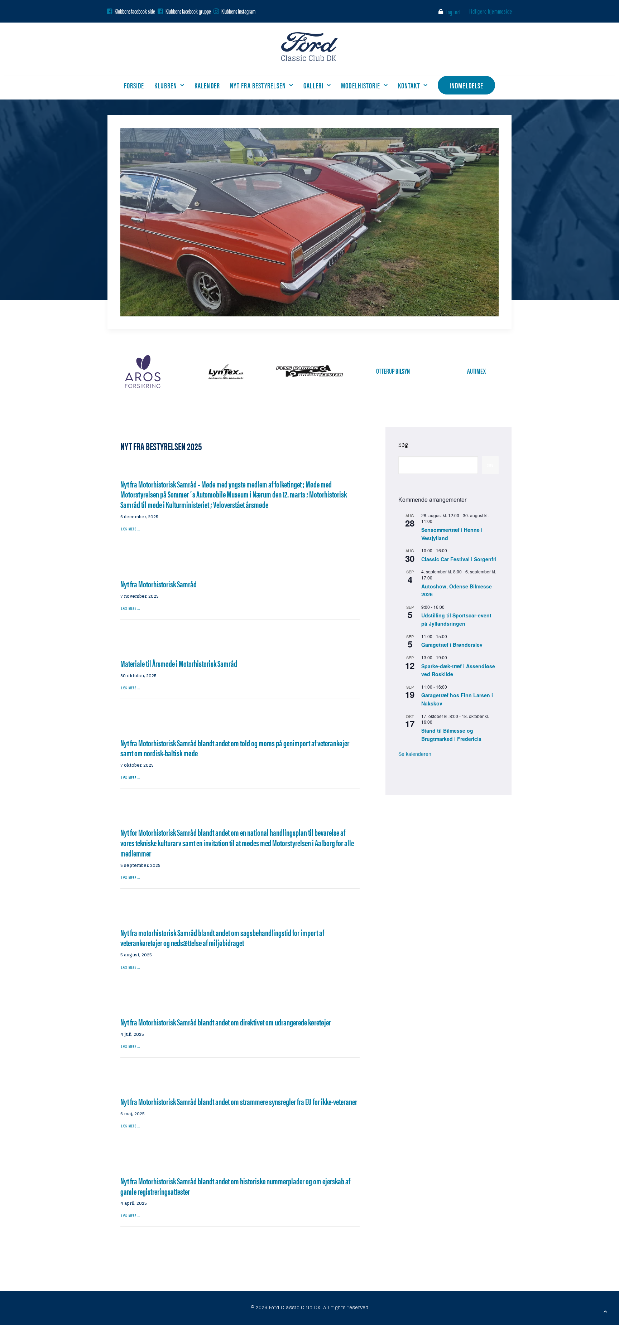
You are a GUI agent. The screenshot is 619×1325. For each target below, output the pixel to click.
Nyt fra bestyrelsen (258, 85)
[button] (109, 11)
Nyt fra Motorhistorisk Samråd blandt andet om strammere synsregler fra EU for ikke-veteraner (238, 1101)
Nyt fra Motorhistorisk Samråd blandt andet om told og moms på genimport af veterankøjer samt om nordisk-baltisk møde (234, 748)
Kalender (207, 85)
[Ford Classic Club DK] (309, 46)
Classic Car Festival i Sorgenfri (458, 559)
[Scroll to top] (605, 1311)
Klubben (165, 85)
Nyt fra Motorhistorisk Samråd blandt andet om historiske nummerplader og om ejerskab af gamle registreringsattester (235, 1186)
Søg (403, 445)
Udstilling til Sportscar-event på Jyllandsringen (456, 619)
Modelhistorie (360, 85)
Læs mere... (130, 528)
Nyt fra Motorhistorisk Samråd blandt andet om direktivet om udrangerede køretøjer (225, 1022)
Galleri (313, 85)
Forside (134, 85)
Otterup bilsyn (393, 370)
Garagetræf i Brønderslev (452, 644)
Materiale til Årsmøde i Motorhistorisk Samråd (178, 663)
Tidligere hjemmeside (490, 10)
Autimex (476, 370)
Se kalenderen (414, 753)
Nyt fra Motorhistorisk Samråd (158, 584)
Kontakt (409, 85)
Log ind (453, 11)
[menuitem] (450, 12)
